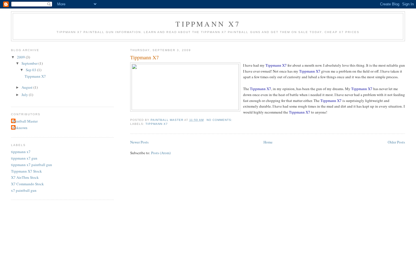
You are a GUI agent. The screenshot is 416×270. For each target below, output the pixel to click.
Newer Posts (139, 142)
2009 (21, 57)
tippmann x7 (156, 123)
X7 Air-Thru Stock (25, 177)
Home (268, 142)
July (25, 94)
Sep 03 (31, 69)
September (30, 63)
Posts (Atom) (161, 152)
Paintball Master (25, 121)
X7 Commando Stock (27, 183)
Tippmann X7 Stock (26, 171)
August (27, 87)
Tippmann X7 (207, 24)
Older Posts (396, 142)
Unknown (19, 127)
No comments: (220, 119)
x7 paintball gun (24, 190)
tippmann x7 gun (24, 158)
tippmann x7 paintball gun (31, 164)
